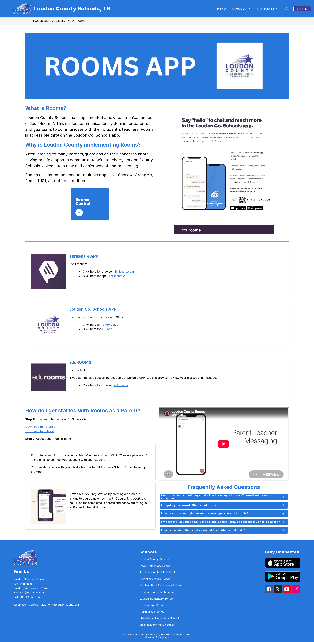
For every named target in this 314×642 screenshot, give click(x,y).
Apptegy (164, 637)
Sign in (302, 8)
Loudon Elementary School (156, 598)
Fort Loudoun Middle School (157, 572)
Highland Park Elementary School (160, 585)
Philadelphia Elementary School (159, 618)
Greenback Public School (155, 579)
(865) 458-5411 (34, 592)
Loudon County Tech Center (157, 592)
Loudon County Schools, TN (51, 20)
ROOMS (81, 20)
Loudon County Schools (154, 559)
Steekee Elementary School (156, 624)
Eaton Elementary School (155, 565)
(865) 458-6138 (30, 597)
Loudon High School (152, 605)
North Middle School (152, 611)
